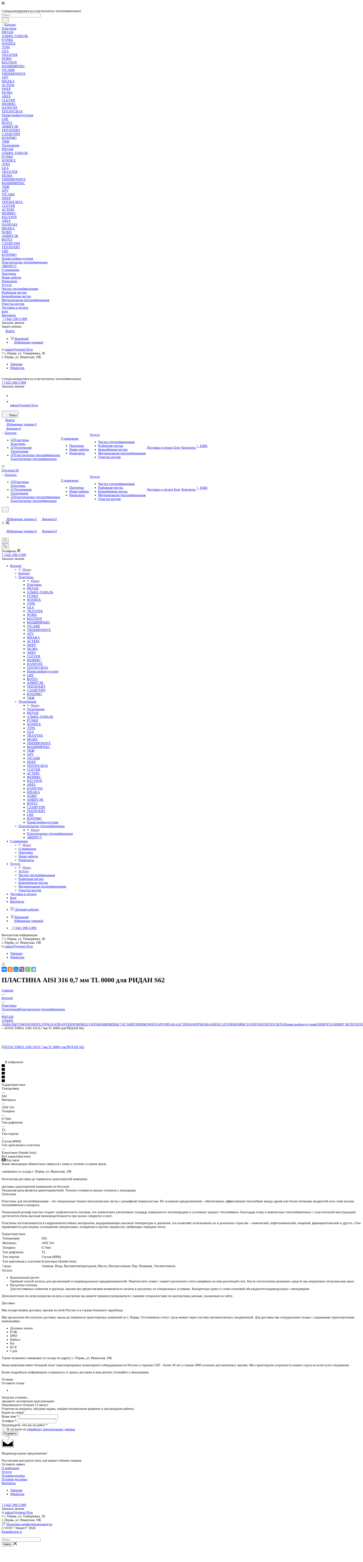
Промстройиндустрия (299, 1024)
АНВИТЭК (341, 1024)
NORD (77, 1024)
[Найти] (5, 20)
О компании (27, 848)
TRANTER (64, 1024)
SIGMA (204, 1024)
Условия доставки (14, 1479)
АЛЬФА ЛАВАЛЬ (8, 1022)
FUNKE (21, 1024)
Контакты (9, 1483)
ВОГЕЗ (327, 1024)
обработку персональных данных (51, 1429)
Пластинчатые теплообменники (50, 833)
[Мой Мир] (15, 969)
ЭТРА (45, 1024)
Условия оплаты (13, 1475)
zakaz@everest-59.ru (19, 349)
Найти (7, 1544)
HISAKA (171, 1024)
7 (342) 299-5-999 (15, 319)
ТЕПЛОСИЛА (273, 1024)
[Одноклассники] (10, 969)
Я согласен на (41, 1429)
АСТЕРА (184, 1024)
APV (161, 1024)
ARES (214, 1024)
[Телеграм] (12, 395)
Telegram (16, 364)
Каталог (24, 573)
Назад (27, 569)
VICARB (127, 1024)
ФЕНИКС (240, 1024)
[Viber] (21, 969)
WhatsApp (17, 368)
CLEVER (226, 1024)
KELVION (89, 1024)
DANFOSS (255, 1024)
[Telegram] (33, 969)
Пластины (34, 584)
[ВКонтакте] (4, 969)
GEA (52, 1024)
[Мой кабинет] (3, 515)
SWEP (194, 1024)
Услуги (23, 871)
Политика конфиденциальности (29, 1524)
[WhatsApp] (12, 401)
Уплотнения (35, 709)
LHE (318, 1024)
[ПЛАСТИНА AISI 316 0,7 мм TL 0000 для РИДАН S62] (43, 1047)
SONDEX (34, 1024)
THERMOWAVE (146, 1024)
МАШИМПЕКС (109, 1024)
